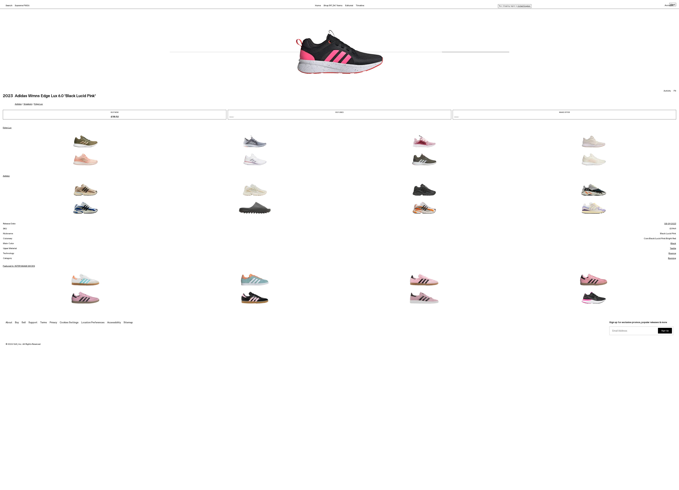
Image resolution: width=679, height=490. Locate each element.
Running (672, 258)
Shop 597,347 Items (333, 6)
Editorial (349, 6)
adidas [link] (6, 176)
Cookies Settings (69, 322)
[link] (85, 141)
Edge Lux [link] (7, 128)
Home (318, 6)
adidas (18, 104)
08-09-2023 (670, 224)
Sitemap (128, 322)
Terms (43, 322)
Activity (667, 91)
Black (673, 244)
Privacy (53, 322)
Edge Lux (38, 104)
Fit (675, 91)
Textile (673, 248)
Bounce (672, 253)
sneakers (28, 104)
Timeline (360, 6)
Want (672, 5)
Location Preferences (93, 322)
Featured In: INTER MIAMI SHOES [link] (19, 266)
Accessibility (114, 322)
